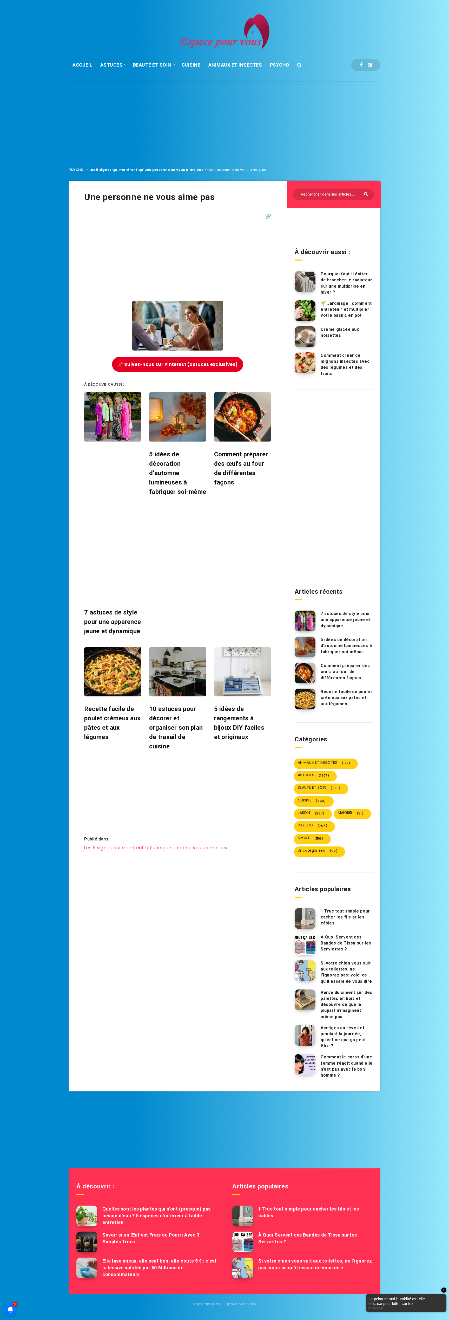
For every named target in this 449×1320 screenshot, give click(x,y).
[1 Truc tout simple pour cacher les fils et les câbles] (305, 918)
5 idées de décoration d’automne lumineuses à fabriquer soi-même (346, 645)
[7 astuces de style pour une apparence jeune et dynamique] (305, 621)
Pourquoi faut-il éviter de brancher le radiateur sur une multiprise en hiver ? (346, 283)
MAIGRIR (350, 813)
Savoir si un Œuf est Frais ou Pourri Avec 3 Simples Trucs (151, 1238)
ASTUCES (111, 65)
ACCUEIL (82, 65)
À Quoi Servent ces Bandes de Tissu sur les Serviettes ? (346, 943)
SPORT (310, 838)
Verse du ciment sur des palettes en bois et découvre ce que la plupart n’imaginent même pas (346, 1004)
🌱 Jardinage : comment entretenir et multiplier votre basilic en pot (346, 309)
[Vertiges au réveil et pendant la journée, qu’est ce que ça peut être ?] (305, 1035)
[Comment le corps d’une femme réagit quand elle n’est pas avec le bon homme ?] (305, 1064)
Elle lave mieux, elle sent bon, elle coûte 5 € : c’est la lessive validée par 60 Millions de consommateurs (159, 1267)
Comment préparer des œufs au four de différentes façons (345, 671)
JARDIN (311, 813)
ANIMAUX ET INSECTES (235, 65)
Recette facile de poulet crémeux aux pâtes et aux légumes (346, 697)
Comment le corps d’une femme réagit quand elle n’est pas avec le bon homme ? (347, 1066)
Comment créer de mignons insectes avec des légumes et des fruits (345, 364)
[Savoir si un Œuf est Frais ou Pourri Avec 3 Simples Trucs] (86, 1242)
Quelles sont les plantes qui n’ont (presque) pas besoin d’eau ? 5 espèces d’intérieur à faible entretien (156, 1215)
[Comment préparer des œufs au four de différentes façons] (305, 673)
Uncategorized (317, 850)
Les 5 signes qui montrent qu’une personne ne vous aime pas (146, 169)
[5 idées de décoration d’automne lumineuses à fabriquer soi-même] (305, 647)
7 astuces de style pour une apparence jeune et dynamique (346, 619)
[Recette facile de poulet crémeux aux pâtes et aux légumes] (305, 699)
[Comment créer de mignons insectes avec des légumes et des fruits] (305, 362)
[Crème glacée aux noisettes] (305, 336)
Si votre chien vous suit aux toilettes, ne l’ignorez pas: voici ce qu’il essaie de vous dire (346, 972)
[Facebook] (361, 65)
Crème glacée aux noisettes (340, 332)
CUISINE (191, 65)
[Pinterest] (370, 65)
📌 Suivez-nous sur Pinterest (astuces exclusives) (177, 364)
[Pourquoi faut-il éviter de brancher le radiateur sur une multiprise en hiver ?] (305, 281)
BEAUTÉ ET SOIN (152, 65)
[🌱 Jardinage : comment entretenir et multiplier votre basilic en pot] (305, 310)
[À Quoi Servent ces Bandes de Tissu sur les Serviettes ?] (305, 944)
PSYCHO (279, 65)
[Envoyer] (366, 193)
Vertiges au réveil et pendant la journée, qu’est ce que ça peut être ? (343, 1037)
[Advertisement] (224, 120)
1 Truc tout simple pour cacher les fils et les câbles (345, 917)
